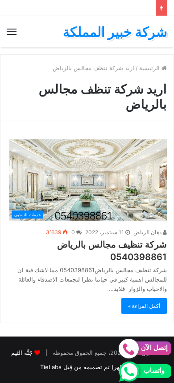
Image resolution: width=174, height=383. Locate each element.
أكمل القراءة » (144, 306)
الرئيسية (150, 68)
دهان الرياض (148, 232)
